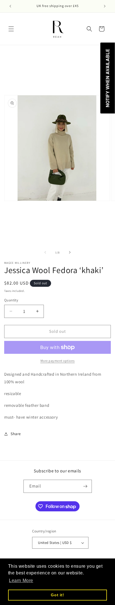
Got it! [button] (57, 595)
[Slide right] (70, 252)
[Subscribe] (85, 486)
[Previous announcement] (10, 6)
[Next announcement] (105, 6)
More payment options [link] (57, 361)
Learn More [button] (21, 580)
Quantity (11, 300)
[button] (11, 29)
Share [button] (16, 433)
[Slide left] (45, 252)
